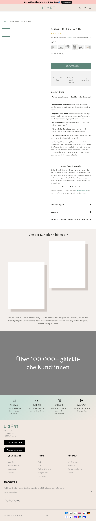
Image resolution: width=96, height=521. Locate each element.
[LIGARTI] (48, 8)
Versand (69, 37)
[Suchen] (80, 8)
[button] (5, 8)
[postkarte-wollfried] (74, 47)
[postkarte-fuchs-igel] (81, 47)
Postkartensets (82, 190)
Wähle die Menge (58, 54)
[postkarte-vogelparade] (88, 47)
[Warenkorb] (90, 8)
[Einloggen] (85, 8)
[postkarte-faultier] (68, 47)
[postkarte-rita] (61, 47)
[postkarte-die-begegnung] (54, 47)
